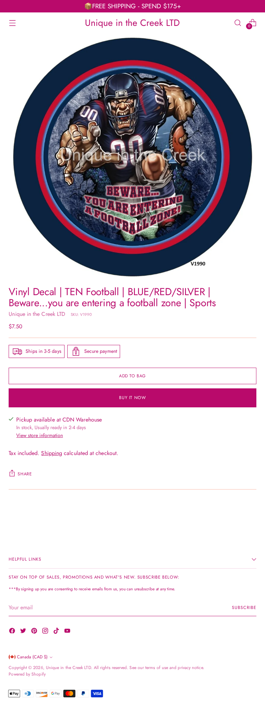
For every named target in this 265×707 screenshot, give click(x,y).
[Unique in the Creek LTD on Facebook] (13, 632)
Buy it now (132, 398)
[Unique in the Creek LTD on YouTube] (68, 632)
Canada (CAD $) (32, 657)
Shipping (51, 453)
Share (25, 474)
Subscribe (244, 607)
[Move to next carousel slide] (250, 516)
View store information (39, 435)
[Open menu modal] (12, 23)
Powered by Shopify (27, 674)
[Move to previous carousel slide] (235, 516)
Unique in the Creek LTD (37, 314)
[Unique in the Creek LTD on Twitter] (24, 632)
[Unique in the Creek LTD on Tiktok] (57, 632)
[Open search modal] (238, 23)
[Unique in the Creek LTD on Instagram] (46, 632)
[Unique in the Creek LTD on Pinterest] (35, 632)
